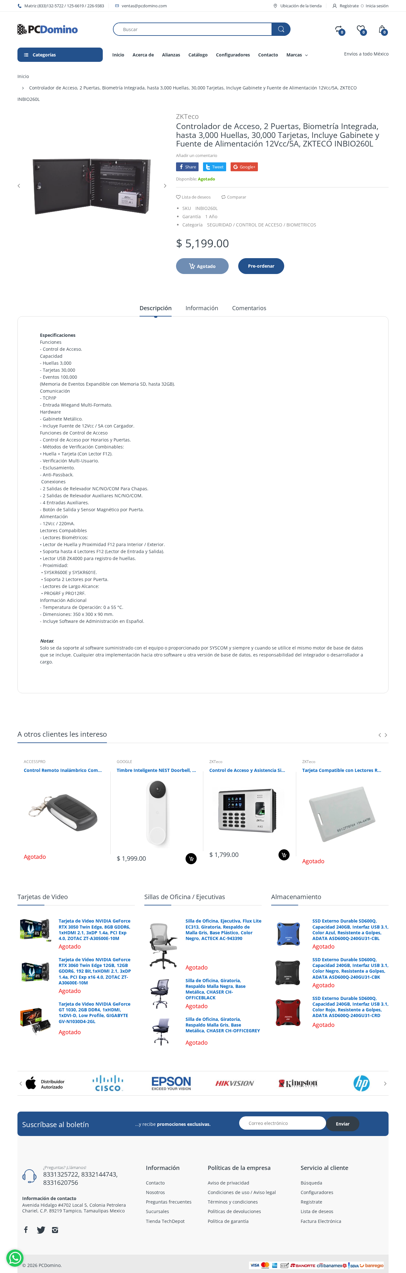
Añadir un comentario (196, 155)
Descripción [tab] (156, 308)
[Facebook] (25, 1230)
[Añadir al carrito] (191, 858)
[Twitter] (40, 1230)
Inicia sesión (377, 6)
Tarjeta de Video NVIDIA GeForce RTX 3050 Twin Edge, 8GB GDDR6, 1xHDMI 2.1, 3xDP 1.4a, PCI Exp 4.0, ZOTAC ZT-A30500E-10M (94, 929)
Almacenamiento (296, 896)
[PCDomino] (47, 29)
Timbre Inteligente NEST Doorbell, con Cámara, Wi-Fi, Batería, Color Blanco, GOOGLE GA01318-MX (157, 770)
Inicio (23, 76)
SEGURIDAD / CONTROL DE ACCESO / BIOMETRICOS (261, 225)
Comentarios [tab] (249, 308)
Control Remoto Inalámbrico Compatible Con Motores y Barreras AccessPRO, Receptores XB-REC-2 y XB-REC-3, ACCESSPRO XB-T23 (64, 770)
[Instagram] (54, 1230)
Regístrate (349, 6)
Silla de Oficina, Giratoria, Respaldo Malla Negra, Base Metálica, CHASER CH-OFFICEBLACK (216, 989)
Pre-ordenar (261, 266)
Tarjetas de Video (42, 896)
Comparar (236, 197)
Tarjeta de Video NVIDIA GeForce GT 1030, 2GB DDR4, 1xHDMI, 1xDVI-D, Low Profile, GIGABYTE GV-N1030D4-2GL (94, 1012)
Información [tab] (202, 308)
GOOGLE (124, 761)
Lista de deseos (196, 197)
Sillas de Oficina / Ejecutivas (184, 896)
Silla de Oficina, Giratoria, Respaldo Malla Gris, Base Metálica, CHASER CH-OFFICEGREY (223, 1025)
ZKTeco (187, 116)
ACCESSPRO (34, 761)
